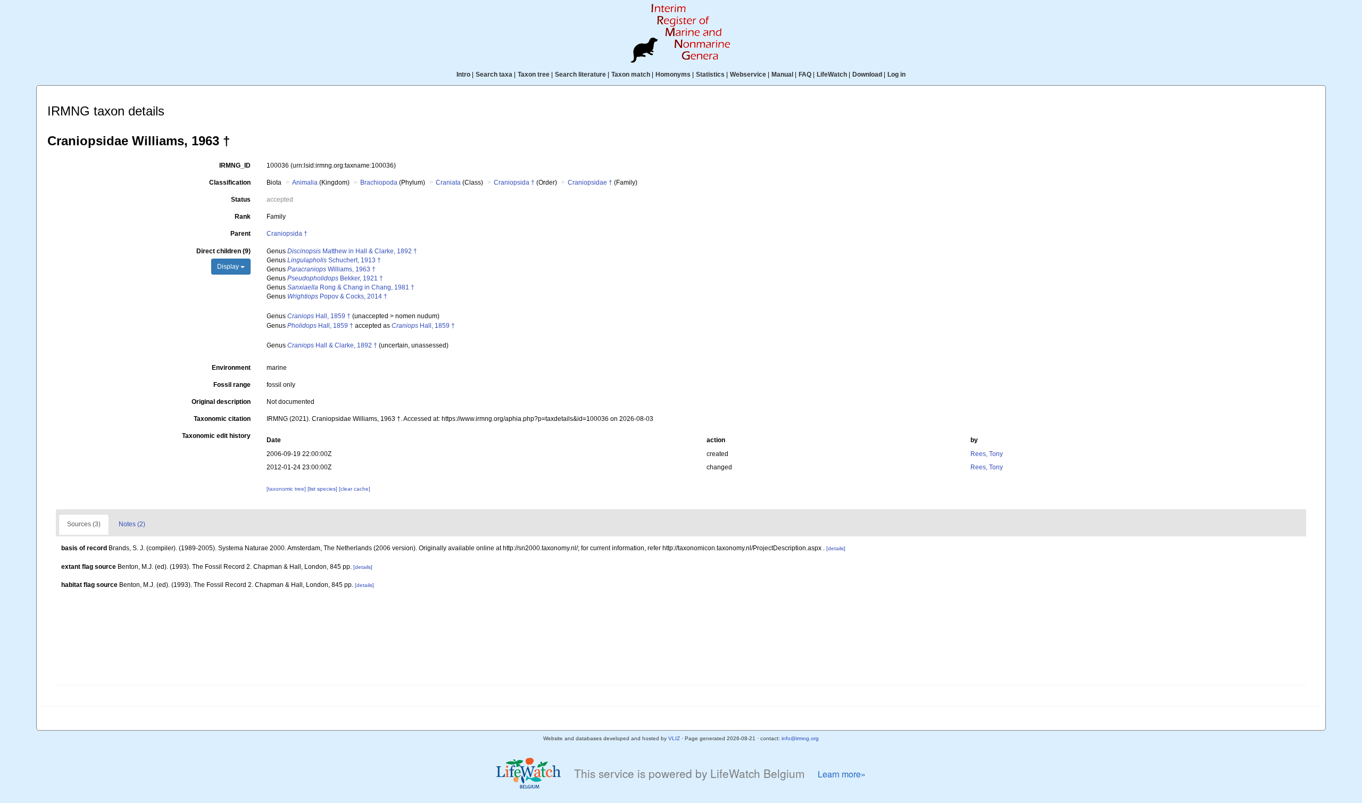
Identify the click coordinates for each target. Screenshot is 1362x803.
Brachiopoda (378, 182)
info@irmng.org (800, 738)
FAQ (805, 74)
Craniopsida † (514, 182)
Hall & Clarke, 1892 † (332, 345)
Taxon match (630, 74)
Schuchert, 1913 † (334, 260)
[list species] (323, 489)
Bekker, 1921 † (335, 278)
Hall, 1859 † (319, 316)
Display (228, 266)
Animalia (305, 182)
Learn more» (842, 774)
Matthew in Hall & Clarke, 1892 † (352, 251)
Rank (243, 216)
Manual (782, 74)
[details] (835, 548)
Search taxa (494, 74)
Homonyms (673, 74)
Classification (230, 182)
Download (867, 74)
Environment (231, 367)
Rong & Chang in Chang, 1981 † (350, 287)
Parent (240, 233)
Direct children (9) (223, 251)
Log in (896, 74)
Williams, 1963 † (331, 269)
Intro (463, 74)
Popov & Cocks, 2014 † (337, 296)
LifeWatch (832, 74)
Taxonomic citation (222, 419)
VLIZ (674, 738)
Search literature (580, 74)
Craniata (448, 182)
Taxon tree (534, 74)
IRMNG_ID (235, 165)
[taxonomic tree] (287, 489)
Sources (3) (84, 524)
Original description (221, 401)
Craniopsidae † (590, 182)
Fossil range (232, 384)
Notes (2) (132, 524)
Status (241, 199)
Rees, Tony (986, 454)
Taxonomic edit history (216, 436)
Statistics (710, 74)
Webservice (748, 74)
